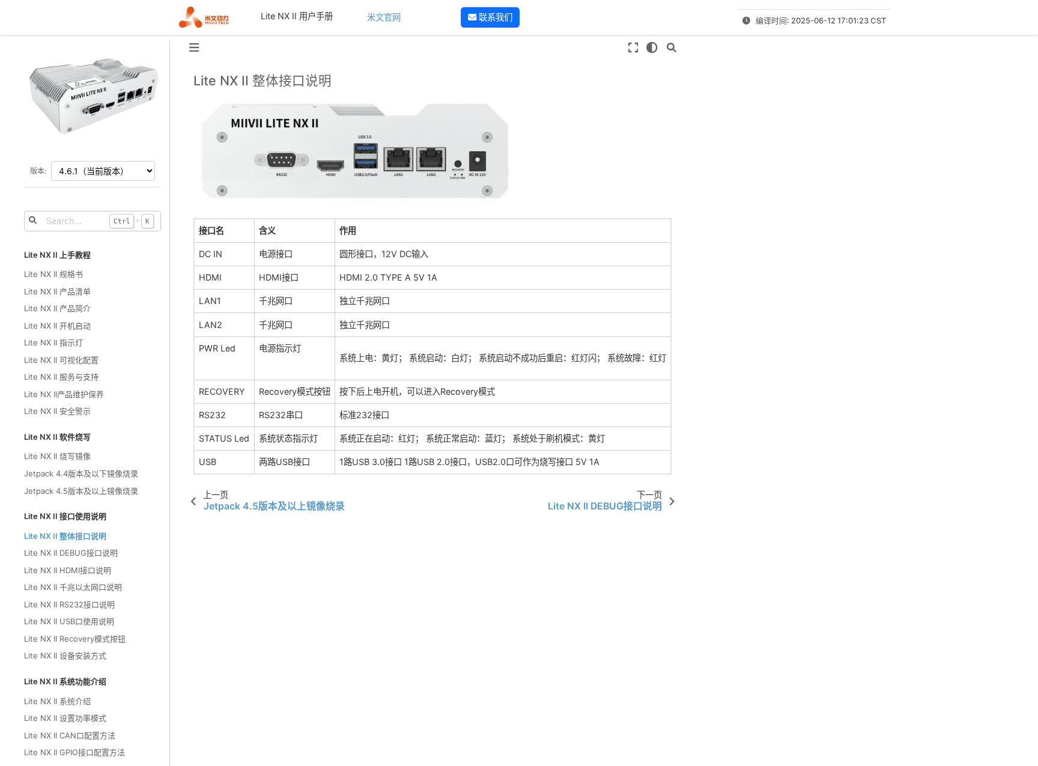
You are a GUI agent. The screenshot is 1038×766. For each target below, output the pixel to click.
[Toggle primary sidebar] (194, 47)
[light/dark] (652, 47)
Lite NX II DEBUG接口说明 (71, 553)
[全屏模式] (633, 47)
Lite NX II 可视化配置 (61, 360)
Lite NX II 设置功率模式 (65, 718)
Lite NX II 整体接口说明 (65, 536)
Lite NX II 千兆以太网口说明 (73, 587)
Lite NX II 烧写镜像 (57, 456)
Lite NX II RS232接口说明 (69, 604)
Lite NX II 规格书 (53, 274)
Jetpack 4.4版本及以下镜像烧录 (81, 473)
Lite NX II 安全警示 (57, 411)
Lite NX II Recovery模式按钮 (75, 638)
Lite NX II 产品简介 (57, 308)
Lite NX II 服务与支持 (61, 376)
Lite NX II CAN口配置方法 (69, 735)
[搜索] (671, 47)
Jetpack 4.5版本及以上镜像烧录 (81, 491)
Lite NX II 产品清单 (57, 291)
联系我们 (494, 17)
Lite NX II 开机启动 (57, 325)
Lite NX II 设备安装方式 (65, 655)
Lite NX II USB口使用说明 (69, 621)
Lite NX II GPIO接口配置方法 (74, 752)
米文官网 (384, 17)
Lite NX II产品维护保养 (64, 394)
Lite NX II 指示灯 (53, 342)
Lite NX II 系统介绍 (57, 701)
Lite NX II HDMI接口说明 (67, 570)
